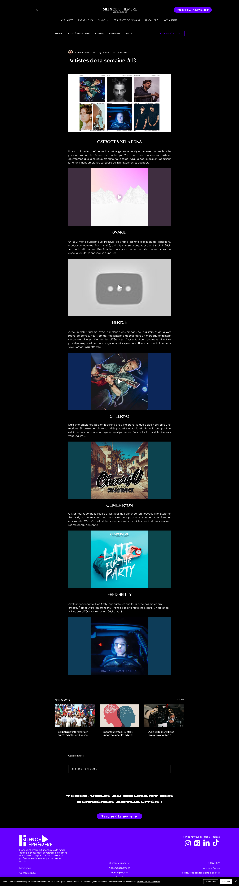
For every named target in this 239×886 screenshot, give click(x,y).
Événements (114, 33)
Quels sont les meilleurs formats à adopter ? (161, 733)
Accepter (226, 881)
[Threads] (197, 843)
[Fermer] (235, 881)
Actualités (99, 33)
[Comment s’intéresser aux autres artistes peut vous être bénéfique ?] (75, 715)
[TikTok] (216, 843)
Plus (127, 33)
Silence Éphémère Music (79, 33)
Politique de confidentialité (148, 881)
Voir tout (180, 699)
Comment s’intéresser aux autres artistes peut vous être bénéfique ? (73, 733)
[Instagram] (188, 843)
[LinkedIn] (206, 843)
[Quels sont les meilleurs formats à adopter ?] (164, 715)
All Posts (58, 33)
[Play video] (119, 197)
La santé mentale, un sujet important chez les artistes (118, 733)
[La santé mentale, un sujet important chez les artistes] (120, 715)
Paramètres (211, 881)
